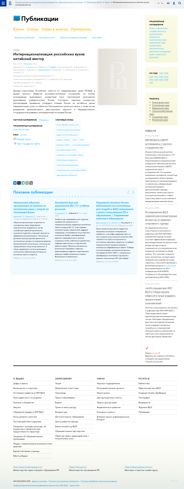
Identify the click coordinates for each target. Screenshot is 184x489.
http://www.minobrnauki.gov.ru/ (27, 467)
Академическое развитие (109, 407)
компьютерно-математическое (156, 47)
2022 (166, 77)
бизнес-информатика (158, 28)
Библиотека (144, 383)
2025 (151, 77)
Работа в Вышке (20, 455)
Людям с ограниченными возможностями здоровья (32, 445)
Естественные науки (160, 105)
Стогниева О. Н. (61, 213)
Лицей (58, 383)
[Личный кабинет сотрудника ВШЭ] (174, 3)
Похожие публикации (33, 192)
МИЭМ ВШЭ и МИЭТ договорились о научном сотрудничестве (158, 143)
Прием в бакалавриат (65, 397)
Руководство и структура (25, 388)
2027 (161, 73)
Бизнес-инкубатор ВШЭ (66, 426)
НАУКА (101, 378)
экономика (154, 57)
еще (151, 82)
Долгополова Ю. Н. (103, 223)
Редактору (174, 481)
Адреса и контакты (39, 481)
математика (154, 51)
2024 (156, 77)
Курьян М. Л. (30, 216)
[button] (63, 196)
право (152, 54)
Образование (44, 120)
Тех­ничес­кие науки (160, 119)
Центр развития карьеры (66, 421)
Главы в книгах (55, 29)
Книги (18, 29)
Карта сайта (74, 485)
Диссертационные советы (109, 397)
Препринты (81, 29)
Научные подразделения (108, 383)
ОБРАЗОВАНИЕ (63, 378)
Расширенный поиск (47, 37)
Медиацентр (144, 402)
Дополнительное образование (69, 416)
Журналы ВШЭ (145, 407)
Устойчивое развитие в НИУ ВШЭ (29, 392)
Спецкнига (27, 64)
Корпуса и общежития (23, 402)
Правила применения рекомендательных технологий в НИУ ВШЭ (40, 485)
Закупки (17, 407)
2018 (166, 79)
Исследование (169, 265)
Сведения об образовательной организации (28, 437)
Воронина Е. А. (19, 216)
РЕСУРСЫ (144, 378)
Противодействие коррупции (27, 421)
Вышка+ (58, 402)
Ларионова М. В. (45, 70)
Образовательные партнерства (70, 431)
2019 (161, 79)
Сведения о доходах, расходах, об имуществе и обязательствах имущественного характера (29, 429)
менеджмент (165, 51)
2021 (151, 79)
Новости (150, 130)
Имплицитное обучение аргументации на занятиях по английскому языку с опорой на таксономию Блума (31, 207)
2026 (166, 73)
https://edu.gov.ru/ (78, 467)
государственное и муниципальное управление (157, 34)
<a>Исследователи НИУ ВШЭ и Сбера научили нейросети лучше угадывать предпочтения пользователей (160, 295)
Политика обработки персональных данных (99, 481)
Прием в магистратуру (65, 407)
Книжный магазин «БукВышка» (152, 392)
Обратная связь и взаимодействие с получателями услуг (72, 437)
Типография (144, 397)
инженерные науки (157, 42)
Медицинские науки (160, 108)
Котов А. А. (116, 223)
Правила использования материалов (73, 37)
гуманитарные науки (158, 39)
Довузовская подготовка (67, 388)
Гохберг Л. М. (55, 67)
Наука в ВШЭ (97, 37)
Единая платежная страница (26, 451)
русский (23, 135)
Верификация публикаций (24, 37)
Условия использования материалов (64, 481)
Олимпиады (60, 392)
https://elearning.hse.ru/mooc (138, 467)
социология (160, 54)
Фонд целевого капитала (25, 416)
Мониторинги (103, 392)
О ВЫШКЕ (18, 378)
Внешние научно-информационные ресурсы (113, 418)
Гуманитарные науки (160, 102)
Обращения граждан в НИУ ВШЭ (28, 412)
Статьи (33, 29)
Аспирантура (61, 412)
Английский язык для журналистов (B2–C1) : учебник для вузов (72, 205)
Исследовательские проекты (110, 388)
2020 (156, 79)
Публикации (39, 18)
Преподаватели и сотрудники (27, 397)
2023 (161, 77)
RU (159, 3)
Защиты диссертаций (107, 402)
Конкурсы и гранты (106, 412)
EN (162, 3)
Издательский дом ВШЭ (150, 388)
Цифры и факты (20, 383)
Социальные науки (160, 116)
